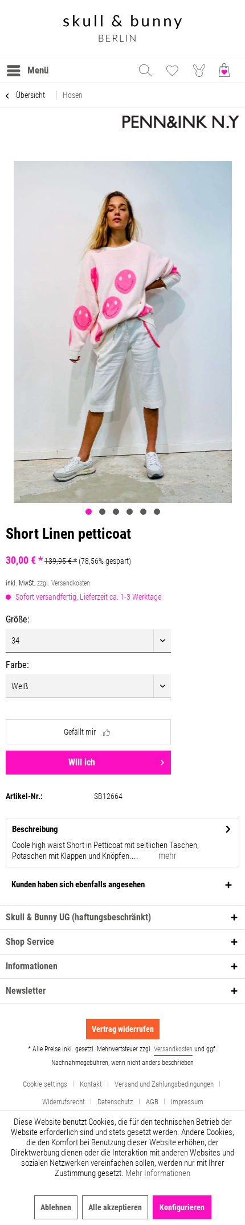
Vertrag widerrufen (123, 1029)
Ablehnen (55, 1207)
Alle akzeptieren (115, 1207)
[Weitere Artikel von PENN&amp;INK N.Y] (180, 126)
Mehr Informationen (157, 1173)
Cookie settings (45, 1084)
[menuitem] (27, 70)
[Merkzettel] (172, 70)
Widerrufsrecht (63, 1101)
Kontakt (91, 1084)
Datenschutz (115, 1101)
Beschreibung (35, 829)
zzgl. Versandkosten (63, 583)
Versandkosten (173, 1049)
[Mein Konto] (199, 70)
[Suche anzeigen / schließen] (144, 70)
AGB (152, 1101)
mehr (166, 855)
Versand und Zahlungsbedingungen (164, 1084)
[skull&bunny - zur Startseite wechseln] (122, 29)
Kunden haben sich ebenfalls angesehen (78, 884)
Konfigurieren (182, 1207)
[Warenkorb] (226, 70)
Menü (37, 70)
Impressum (187, 1101)
